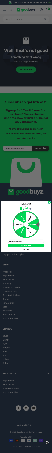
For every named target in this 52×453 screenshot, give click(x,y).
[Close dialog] (49, 202)
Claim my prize (26, 245)
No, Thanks (26, 249)
